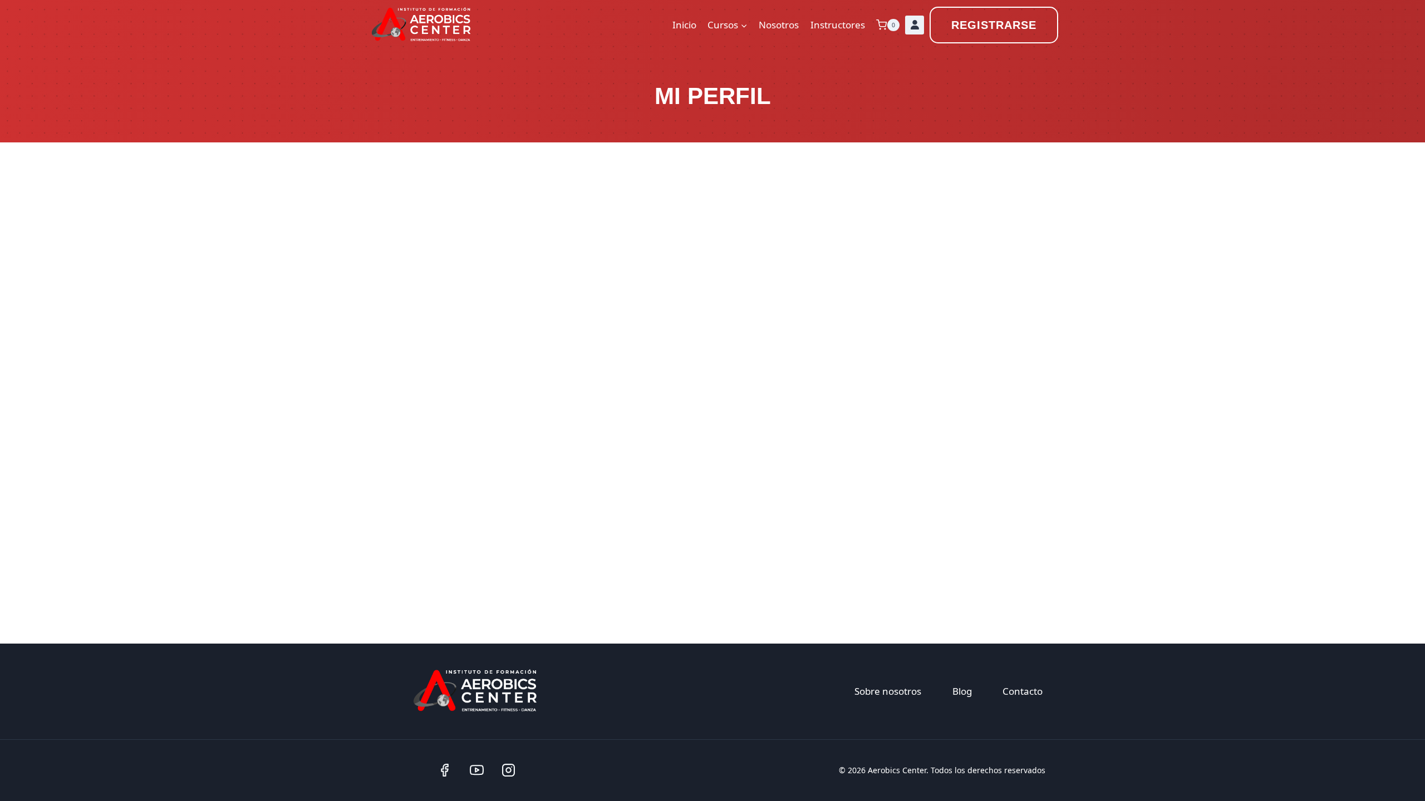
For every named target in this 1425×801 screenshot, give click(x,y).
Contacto (1023, 691)
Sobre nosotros (887, 691)
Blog (962, 691)
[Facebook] (445, 770)
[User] (914, 25)
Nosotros (779, 24)
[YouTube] (476, 770)
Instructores (837, 24)
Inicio (684, 24)
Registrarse (993, 25)
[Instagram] (509, 770)
